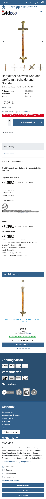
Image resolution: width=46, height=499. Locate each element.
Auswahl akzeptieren (23, 490)
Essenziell (9, 467)
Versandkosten (24, 112)
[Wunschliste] (38, 2)
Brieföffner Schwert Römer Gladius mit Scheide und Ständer (23, 320)
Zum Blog (5, 2)
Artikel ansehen (24, 344)
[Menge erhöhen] (9, 120)
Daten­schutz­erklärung (11, 461)
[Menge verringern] (9, 124)
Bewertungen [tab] (9, 154)
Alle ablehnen (23, 495)
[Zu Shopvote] (19, 392)
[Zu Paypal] (5, 366)
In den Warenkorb (28, 122)
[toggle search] (35, 2)
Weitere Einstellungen (10, 480)
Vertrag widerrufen (11, 432)
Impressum (26, 461)
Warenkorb (6, 421)
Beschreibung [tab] (9, 147)
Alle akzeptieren (23, 485)
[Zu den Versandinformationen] (5, 378)
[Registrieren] (31, 2)
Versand (28, 333)
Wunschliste (8, 133)
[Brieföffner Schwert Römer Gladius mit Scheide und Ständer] (23, 298)
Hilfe (3, 428)
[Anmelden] (26, 2)
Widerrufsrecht (7, 418)
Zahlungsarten (7, 412)
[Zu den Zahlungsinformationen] (18, 366)
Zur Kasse (6, 425)
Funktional (10, 477)
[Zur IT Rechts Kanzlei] (8, 392)
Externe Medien (12, 473)
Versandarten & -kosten (11, 415)
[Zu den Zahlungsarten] (25, 366)
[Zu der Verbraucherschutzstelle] (26, 392)
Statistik (9, 470)
